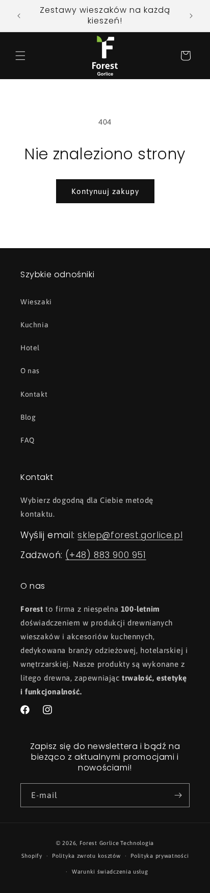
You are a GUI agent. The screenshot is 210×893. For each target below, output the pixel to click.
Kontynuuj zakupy (105, 191)
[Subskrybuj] (178, 795)
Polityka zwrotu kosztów (86, 856)
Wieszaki (36, 302)
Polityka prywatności (159, 856)
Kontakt (33, 394)
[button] (20, 55)
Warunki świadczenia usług (110, 871)
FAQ (27, 440)
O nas (30, 371)
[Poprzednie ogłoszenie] (19, 16)
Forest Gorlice (99, 843)
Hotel (30, 348)
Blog (28, 417)
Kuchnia (34, 325)
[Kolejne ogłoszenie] (191, 16)
